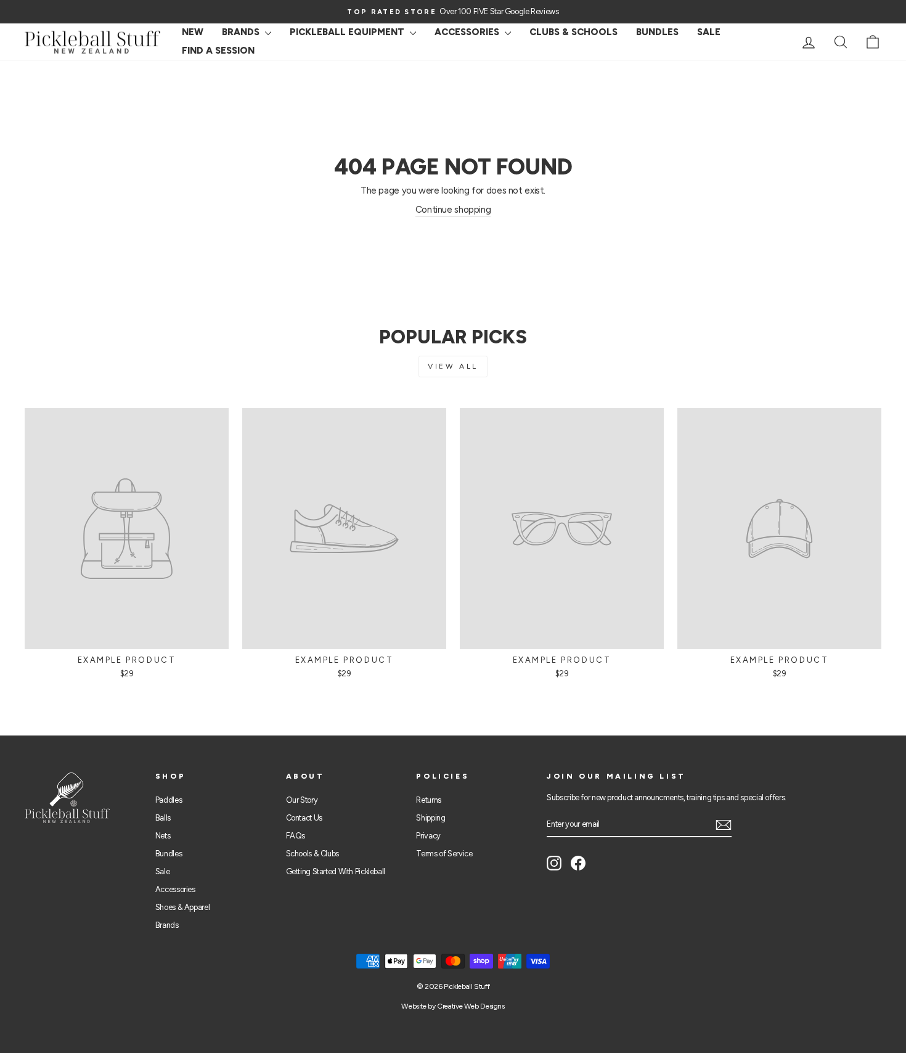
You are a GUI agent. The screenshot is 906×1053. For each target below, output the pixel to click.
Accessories (468, 32)
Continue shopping (453, 209)
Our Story (302, 800)
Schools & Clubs (312, 853)
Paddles (168, 800)
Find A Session (218, 50)
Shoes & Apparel (182, 907)
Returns (428, 800)
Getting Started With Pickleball (335, 871)
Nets (163, 835)
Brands (242, 32)
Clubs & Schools (573, 32)
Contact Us (304, 817)
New (192, 32)
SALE (708, 32)
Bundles (657, 32)
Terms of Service (444, 853)
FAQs (296, 835)
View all (453, 366)
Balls (163, 817)
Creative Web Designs (471, 1006)
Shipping (430, 817)
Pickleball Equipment (348, 32)
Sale (162, 871)
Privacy (428, 835)
